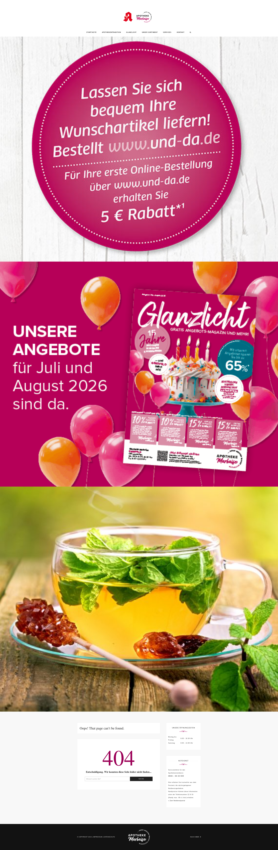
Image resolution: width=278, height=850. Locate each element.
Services (167, 32)
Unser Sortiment (150, 32)
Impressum (97, 837)
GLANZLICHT (131, 32)
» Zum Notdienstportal (176, 800)
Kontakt (180, 32)
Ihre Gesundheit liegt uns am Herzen (139, 702)
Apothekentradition (111, 32)
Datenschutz (109, 837)
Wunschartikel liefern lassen (139, 252)
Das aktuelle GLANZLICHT (139, 477)
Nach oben (194, 837)
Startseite (91, 32)
